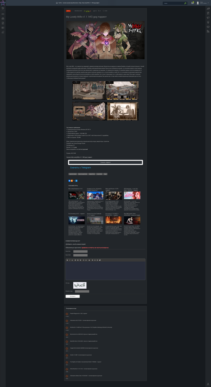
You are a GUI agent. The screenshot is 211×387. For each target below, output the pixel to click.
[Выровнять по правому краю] (80, 260)
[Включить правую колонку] (208, 27)
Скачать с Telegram (80, 167)
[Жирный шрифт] (67, 260)
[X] (74, 181)
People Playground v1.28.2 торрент (78, 313)
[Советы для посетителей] (208, 18)
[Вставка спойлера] (97, 260)
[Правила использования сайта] (208, 13)
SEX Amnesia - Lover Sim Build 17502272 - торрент (131, 189)
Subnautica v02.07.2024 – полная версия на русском (83, 320)
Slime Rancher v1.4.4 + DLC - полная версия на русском (83, 368)
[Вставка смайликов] (89, 260)
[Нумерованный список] (86, 260)
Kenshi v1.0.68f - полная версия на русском (81, 355)
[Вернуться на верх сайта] (208, 384)
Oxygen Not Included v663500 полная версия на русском (84, 348)
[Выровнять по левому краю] (75, 260)
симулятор (92, 174)
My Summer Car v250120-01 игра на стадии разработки (83, 334)
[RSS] (208, 31)
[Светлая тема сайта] (208, 22)
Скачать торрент (105, 162)
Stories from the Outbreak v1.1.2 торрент (94, 214)
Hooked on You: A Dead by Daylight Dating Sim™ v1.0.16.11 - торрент (94, 190)
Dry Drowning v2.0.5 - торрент (76, 213)
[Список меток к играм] (3, 19)
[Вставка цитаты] (92, 260)
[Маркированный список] (83, 260)
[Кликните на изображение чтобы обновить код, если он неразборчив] (79, 288)
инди (105, 174)
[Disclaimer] (3, 32)
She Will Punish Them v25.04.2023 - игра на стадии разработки (132, 215)
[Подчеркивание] (72, 260)
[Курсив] (69, 260)
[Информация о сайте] (3, 28)
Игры (80, 2)
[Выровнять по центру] (78, 260)
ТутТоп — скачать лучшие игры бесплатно (68, 2)
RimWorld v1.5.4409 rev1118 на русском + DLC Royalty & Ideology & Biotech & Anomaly (91, 327)
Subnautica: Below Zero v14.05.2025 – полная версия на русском (86, 375)
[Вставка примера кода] (95, 260)
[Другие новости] (3, 23)
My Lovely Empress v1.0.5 (75, 188)
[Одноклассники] (72, 181)
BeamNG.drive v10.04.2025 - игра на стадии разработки (83, 341)
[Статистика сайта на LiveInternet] (203, 385)
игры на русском (82, 174)
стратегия (99, 174)
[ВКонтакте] (69, 181)
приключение (72, 174)
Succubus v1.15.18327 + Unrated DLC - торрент (112, 214)
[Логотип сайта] (3, 3)
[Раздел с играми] (3, 14)
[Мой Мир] (76, 181)
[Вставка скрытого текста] (100, 260)
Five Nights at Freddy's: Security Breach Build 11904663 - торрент (85, 361)
